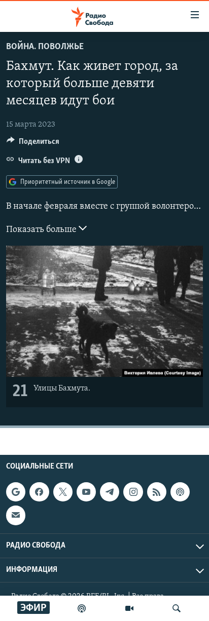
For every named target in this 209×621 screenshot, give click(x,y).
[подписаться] (15, 515)
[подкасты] (81, 608)
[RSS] (156, 491)
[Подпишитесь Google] (15, 491)
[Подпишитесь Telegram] (109, 491)
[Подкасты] (180, 491)
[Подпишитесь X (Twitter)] (63, 491)
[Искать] (176, 608)
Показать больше (42, 230)
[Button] (33, 143)
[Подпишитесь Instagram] (133, 491)
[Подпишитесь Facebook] (39, 491)
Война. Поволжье (45, 47)
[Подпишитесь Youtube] (86, 491)
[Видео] (129, 608)
